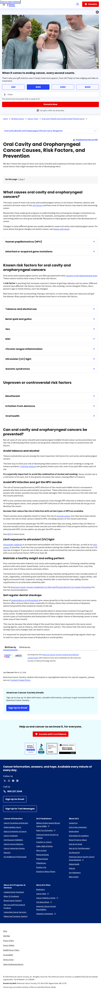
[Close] (97, 12)
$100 (38, 87)
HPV (9, 534)
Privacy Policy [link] (8, 940)
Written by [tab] (10, 647)
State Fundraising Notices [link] (13, 964)
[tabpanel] (50, 659)
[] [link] (21, 179)
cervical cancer (63, 516)
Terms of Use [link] (8, 959)
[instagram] (9, 780)
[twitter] (4, 780)
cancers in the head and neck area (81, 275)
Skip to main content (10, 1)
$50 (13, 87)
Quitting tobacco (28, 466)
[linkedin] (17, 780)
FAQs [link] (5, 931)
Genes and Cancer (61, 229)
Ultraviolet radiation (12, 544)
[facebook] (13, 780)
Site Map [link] (6, 936)
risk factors (37, 205)
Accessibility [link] (8, 955)
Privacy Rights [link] (8, 945)
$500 (87, 87)
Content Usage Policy (20, 680)
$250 (63, 87)
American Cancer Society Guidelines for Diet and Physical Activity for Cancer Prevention (51, 587)
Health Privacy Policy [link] (11, 950)
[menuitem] (95, 131)
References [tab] (24, 647)
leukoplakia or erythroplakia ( (25, 600)
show (21, 179)
